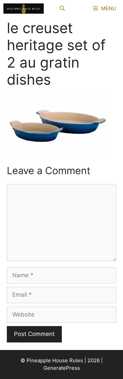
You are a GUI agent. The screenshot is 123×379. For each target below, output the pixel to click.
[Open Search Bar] (62, 8)
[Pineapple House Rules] (23, 8)
